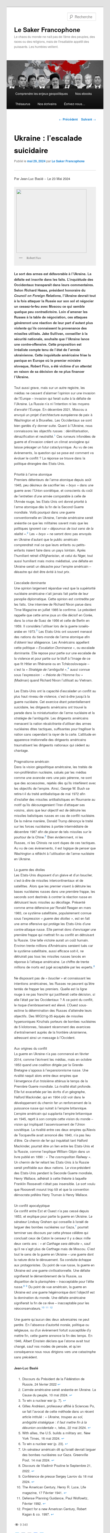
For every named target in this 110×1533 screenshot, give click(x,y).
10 (43, 1307)
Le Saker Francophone (47, 29)
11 (47, 1307)
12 (51, 1307)
